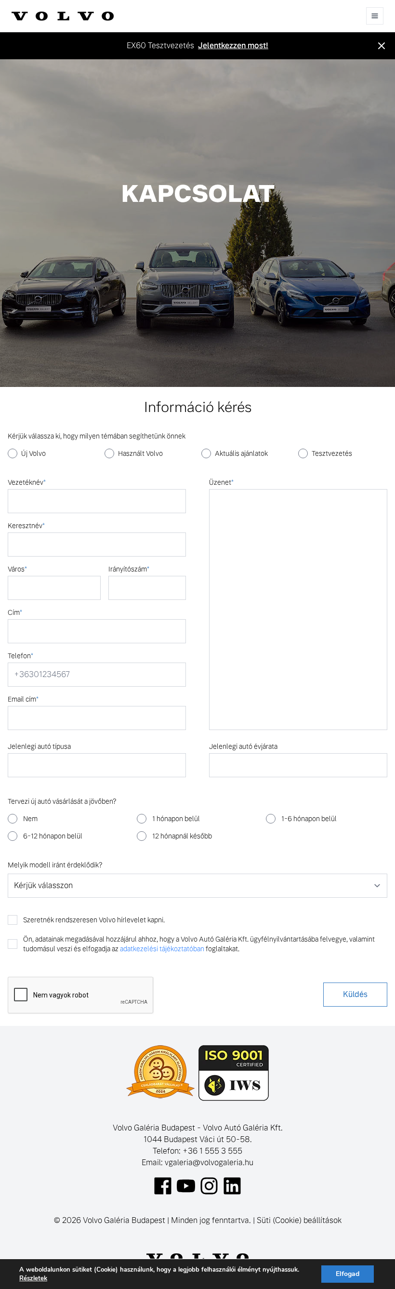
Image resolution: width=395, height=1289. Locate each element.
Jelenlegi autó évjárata (243, 746)
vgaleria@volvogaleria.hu (209, 1162)
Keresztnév (26, 525)
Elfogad (347, 1273)
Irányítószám (128, 569)
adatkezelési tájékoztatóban (162, 948)
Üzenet (221, 482)
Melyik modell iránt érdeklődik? (55, 865)
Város (17, 569)
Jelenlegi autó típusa (39, 746)
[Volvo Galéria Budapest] (63, 16)
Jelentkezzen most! (233, 45)
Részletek (33, 1278)
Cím (15, 612)
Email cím (23, 699)
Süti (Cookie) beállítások (299, 1220)
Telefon (20, 655)
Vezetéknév (27, 482)
